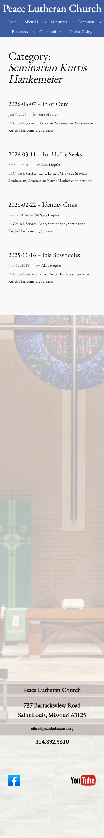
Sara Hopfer (48, 114)
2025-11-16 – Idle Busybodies (44, 255)
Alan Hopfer (51, 265)
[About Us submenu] (45, 22)
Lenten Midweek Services (68, 173)
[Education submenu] (100, 22)
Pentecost (46, 122)
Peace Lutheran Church (52, 8)
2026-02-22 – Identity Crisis (42, 204)
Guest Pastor (48, 273)
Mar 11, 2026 (18, 164)
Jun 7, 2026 (17, 114)
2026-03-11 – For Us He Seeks (45, 154)
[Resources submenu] (34, 32)
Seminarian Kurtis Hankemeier (53, 180)
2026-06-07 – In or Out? (38, 104)
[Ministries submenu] (73, 22)
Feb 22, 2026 (18, 214)
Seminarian (64, 122)
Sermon (47, 130)
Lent (42, 173)
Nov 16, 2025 (18, 265)
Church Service (25, 122)
